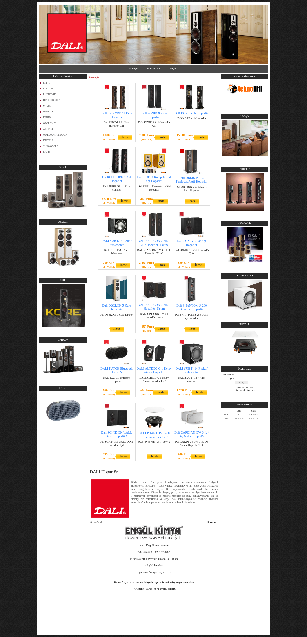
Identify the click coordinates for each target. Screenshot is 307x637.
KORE (46, 83)
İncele (125, 137)
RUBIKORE (49, 94)
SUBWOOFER (50, 146)
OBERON (48, 111)
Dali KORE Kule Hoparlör (192, 113)
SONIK (47, 106)
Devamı (211, 522)
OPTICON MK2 (51, 100)
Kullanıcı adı (228, 374)
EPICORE (48, 88)
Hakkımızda (153, 68)
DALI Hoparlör (104, 471)
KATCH (47, 152)
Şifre (232, 378)
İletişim (172, 68)
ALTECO (48, 128)
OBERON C (49, 123)
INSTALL (48, 140)
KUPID (47, 117)
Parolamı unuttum (245, 387)
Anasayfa (133, 68)
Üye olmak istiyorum (245, 390)
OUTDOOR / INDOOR (55, 134)
